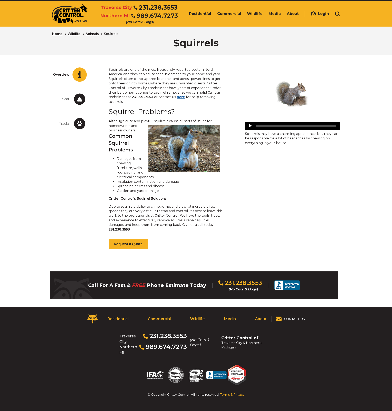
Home (57, 34)
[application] (292, 126)
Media (230, 319)
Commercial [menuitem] (229, 13)
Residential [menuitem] (200, 13)
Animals (92, 34)
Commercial (159, 319)
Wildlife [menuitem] (255, 13)
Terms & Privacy (232, 394)
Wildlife (74, 34)
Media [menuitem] (275, 13)
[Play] (250, 126)
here (181, 97)
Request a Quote (128, 244)
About (261, 319)
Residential (118, 319)
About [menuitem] (293, 13)
